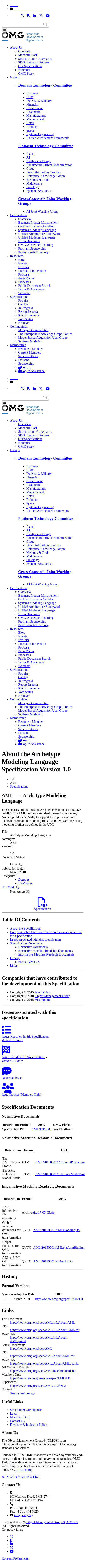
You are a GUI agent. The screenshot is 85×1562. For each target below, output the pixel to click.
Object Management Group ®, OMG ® (52, 1522)
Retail (30, 123)
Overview (24, 51)
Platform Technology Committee (45, 146)
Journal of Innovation (32, 271)
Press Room (26, 278)
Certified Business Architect (36, 226)
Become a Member (30, 348)
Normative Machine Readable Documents (45, 950)
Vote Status (25, 319)
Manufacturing (36, 115)
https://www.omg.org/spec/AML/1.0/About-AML (42, 1322)
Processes (24, 282)
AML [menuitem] (13, 783)
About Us (16, 47)
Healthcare (33, 112)
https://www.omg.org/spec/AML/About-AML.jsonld (44, 1363)
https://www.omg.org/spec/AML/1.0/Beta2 (38, 1385)
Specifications (19, 297)
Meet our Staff (27, 55)
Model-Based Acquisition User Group (43, 337)
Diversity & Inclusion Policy (28, 1424)
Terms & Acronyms (31, 289)
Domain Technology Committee (45, 85)
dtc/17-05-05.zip (44, 1212)
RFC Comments (28, 315)
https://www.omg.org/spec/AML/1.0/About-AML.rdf (44, 1330)
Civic (29, 97)
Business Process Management (38, 222)
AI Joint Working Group (42, 211)
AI (28, 157)
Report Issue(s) (28, 311)
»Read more (24, 1470)
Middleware (34, 183)
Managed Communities (33, 330)
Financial (32, 104)
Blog (21, 259)
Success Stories (28, 356)
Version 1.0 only (12, 1040)
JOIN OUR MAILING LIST (21, 1477)
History (15, 958)
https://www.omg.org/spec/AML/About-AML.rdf (42, 1356)
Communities (18, 326)
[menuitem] (46, 787)
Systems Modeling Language (37, 230)
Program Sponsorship (32, 248)
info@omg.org (23, 1515)
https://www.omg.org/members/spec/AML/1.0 (40, 1378)
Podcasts (24, 274)
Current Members (29, 352)
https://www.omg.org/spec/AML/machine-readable (43, 1371)
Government (34, 108)
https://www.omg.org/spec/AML (31, 1348)
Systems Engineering (40, 134)
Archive (23, 322)
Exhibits (23, 267)
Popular (23, 300)
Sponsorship (26, 363)
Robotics (32, 126)
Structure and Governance (35, 58)
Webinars (24, 293)
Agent (30, 153)
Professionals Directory (33, 252)
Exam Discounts (29, 241)
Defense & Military (39, 100)
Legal (13, 1413)
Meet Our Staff (20, 1417)
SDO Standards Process (33, 62)
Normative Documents (33, 947)
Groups (15, 77)
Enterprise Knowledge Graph (45, 176)
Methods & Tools (37, 179)
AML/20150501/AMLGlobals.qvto (56, 1230)
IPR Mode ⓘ (10, 887)
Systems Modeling (30, 341)
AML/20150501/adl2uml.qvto (53, 1261)
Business (32, 93)
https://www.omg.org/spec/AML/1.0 (59, 1299)
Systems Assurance (38, 191)
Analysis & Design (38, 161)
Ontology (32, 187)
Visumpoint (42, 999)
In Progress (25, 308)
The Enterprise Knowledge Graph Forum (45, 334)
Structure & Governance (26, 1410)
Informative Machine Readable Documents (46, 954)
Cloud (30, 168)
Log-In (25, 367)
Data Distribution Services (43, 172)
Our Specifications (30, 66)
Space (30, 130)
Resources (16, 256)
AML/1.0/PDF (41, 1129)
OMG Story (26, 73)
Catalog (23, 304)
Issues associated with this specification (35, 939)
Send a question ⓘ (22, 1393)
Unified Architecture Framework (47, 138)
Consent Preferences (15, 1558)
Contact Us (17, 1421)
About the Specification (25, 928)
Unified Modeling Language (36, 237)
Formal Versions (28, 962)
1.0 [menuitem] (12, 779)
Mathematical (35, 119)
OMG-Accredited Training (35, 245)
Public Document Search (34, 285)
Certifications (18, 215)
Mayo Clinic (43, 992)
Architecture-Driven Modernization (49, 165)
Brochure (24, 70)
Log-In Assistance (33, 371)
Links (13, 965)
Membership (18, 345)
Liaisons (23, 360)
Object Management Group (52, 996)
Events (22, 263)
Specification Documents (26, 943)
